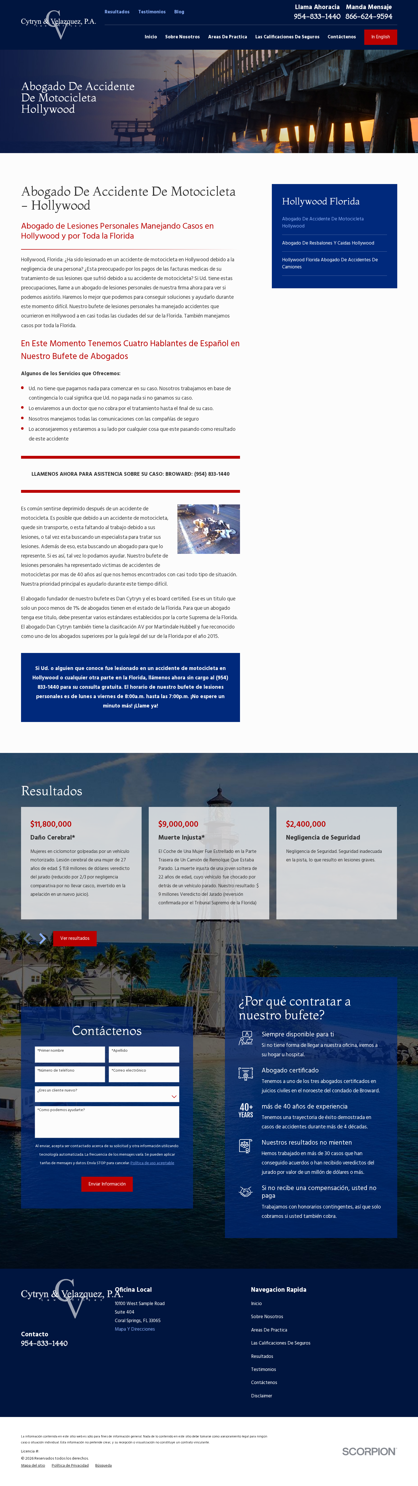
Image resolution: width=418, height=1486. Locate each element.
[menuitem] (334, 223)
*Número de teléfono (56, 1070)
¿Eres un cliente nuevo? (57, 1090)
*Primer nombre (50, 1051)
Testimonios (152, 12)
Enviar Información (107, 1184)
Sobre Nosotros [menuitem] (182, 37)
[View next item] (42, 938)
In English (380, 37)
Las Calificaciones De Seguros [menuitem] (287, 37)
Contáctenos (264, 1383)
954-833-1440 (317, 16)
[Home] (58, 24)
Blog (179, 12)
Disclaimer (261, 1396)
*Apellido (119, 1051)
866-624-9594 (368, 16)
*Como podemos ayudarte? (61, 1110)
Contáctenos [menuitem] (342, 37)
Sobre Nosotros (267, 1317)
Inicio (256, 1304)
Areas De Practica (269, 1330)
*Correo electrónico (128, 1070)
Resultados (117, 12)
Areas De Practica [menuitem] (227, 37)
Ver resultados (75, 938)
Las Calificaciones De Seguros (281, 1343)
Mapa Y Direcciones (135, 1329)
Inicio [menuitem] (151, 37)
